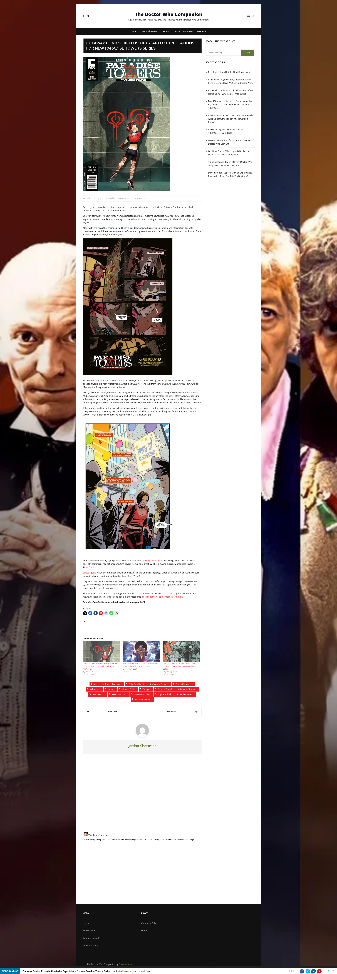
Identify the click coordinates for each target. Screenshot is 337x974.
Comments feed (91, 938)
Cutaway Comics (159, 684)
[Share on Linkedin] (313, 971)
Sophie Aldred (164, 694)
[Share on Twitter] (308, 971)
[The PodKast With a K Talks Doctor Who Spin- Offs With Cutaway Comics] (141, 651)
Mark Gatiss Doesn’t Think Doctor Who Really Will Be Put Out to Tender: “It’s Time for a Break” (230, 119)
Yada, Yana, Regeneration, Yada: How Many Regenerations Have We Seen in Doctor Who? (230, 81)
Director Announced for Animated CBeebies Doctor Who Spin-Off (230, 142)
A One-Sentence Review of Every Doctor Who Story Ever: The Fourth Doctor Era (230, 163)
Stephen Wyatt (185, 694)
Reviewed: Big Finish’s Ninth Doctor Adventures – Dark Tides (225, 131)
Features (165, 31)
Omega (146, 689)
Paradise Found (165, 689)
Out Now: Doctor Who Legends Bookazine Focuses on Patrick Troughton (228, 153)
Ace (95, 684)
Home (133, 31)
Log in (86, 923)
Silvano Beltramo (142, 694)
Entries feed (89, 930)
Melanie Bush (128, 689)
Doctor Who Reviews (183, 31)
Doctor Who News (149, 31)
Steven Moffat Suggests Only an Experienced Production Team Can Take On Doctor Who (230, 174)
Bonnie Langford (112, 684)
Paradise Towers (187, 689)
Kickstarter (94, 689)
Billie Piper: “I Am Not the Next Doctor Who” (229, 72)
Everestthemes (126, 964)
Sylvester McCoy (142, 699)
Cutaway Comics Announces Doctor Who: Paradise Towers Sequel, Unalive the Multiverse (101, 666)
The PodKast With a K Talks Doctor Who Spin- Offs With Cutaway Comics (140, 664)
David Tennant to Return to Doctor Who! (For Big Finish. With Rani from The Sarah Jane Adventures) (230, 104)
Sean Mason (97, 694)
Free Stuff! (201, 31)
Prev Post (112, 711)
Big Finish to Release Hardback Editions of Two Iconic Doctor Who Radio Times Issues (231, 92)
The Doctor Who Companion (168, 14)
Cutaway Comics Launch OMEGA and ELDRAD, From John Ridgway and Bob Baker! (179, 666)
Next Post (171, 711)
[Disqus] (142, 795)
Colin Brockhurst (136, 684)
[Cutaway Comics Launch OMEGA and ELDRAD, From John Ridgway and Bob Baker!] (181, 651)
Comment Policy (149, 923)
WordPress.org (90, 945)
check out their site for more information (162, 596)
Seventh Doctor (119, 694)
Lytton (110, 689)
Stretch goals (89, 572)
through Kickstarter (153, 560)
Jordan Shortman (123, 198)
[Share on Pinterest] (319, 971)
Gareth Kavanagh (183, 684)
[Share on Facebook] (302, 971)
